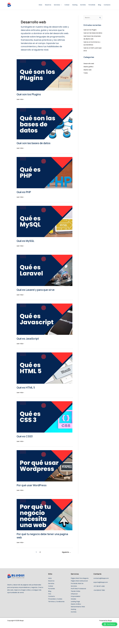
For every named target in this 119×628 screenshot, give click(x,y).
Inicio (40, 5)
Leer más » (20, 99)
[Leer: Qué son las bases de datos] (45, 123)
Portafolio (92, 5)
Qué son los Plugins (29, 94)
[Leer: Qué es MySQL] (45, 221)
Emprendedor (75, 596)
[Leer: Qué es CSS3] (45, 417)
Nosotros (48, 5)
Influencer (74, 594)
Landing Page (75, 602)
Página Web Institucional (79, 581)
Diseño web (87, 70)
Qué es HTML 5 (26, 387)
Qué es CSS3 (25, 436)
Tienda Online (75, 591)
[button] (109, 624)
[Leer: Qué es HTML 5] (45, 368)
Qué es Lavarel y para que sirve (36, 290)
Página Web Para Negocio (80, 578)
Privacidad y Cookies (55, 599)
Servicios (57, 5)
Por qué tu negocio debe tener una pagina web (42, 535)
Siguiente (66, 552)
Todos (86, 73)
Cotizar (66, 5)
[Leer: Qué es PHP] (45, 172)
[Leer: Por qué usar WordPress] (45, 465)
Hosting (74, 5)
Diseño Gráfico (76, 604)
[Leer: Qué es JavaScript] (45, 319)
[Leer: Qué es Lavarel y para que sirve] (45, 270)
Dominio (83, 5)
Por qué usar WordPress (32, 485)
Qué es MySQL (25, 241)
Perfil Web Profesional (78, 589)
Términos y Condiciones (56, 602)
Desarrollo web (89, 64)
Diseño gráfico (88, 67)
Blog (99, 5)
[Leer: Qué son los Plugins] (45, 75)
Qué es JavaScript (28, 338)
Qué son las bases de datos (33, 143)
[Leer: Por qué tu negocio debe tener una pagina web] (45, 514)
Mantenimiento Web (78, 607)
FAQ (49, 594)
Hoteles (73, 599)
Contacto (107, 5)
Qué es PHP (24, 192)
